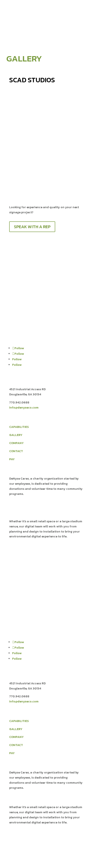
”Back (16, 97)
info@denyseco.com (24, 407)
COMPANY (16, 443)
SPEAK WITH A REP (32, 227)
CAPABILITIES (19, 427)
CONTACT (16, 451)
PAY (12, 459)
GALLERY (15, 435)
